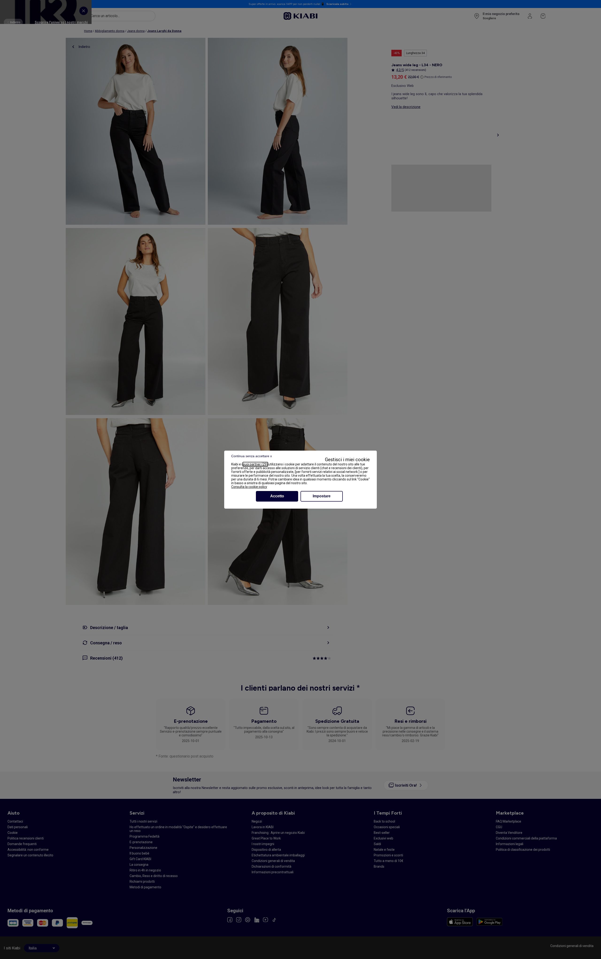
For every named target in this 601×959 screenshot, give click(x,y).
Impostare (322, 496)
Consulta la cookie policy (249, 487)
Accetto (277, 496)
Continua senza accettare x (251, 456)
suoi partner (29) (255, 464)
